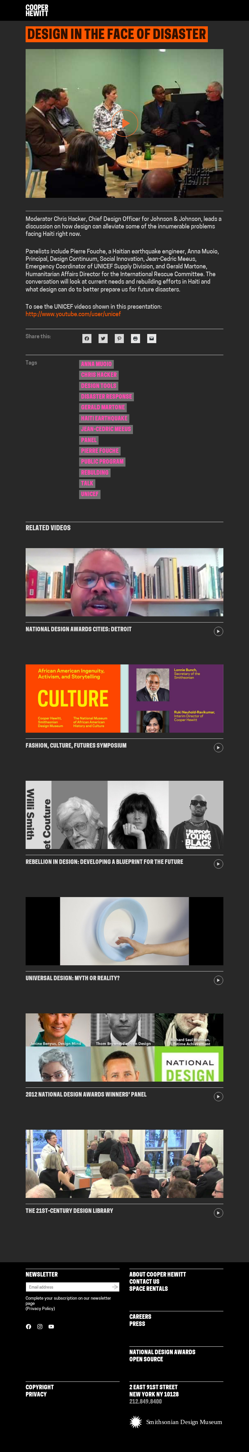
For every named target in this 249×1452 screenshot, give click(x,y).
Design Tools (98, 387)
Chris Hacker (99, 376)
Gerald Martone (103, 408)
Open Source (146, 1360)
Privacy (36, 1395)
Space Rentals (148, 1289)
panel (89, 441)
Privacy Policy (40, 1309)
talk (87, 484)
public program (102, 462)
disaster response (106, 397)
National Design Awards (162, 1353)
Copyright (40, 1388)
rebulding (95, 473)
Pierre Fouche (100, 452)
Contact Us (144, 1282)
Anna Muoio (96, 365)
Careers (140, 1317)
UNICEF (90, 495)
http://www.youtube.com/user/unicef (73, 315)
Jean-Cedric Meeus (106, 430)
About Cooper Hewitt (157, 1275)
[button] (220, 10)
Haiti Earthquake (104, 419)
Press (137, 1325)
